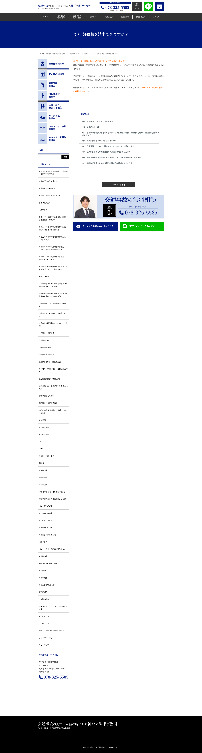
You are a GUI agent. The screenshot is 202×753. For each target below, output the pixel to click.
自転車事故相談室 (45, 513)
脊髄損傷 (42, 420)
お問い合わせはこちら (115, 3)
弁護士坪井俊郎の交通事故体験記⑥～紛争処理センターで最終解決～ (53, 268)
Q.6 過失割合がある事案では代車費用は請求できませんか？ (106, 152)
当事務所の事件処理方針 (61, 17)
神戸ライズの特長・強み (48, 563)
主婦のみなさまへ (45, 520)
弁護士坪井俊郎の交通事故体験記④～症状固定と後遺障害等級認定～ (53, 248)
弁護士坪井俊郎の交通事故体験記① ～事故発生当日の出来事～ (53, 218)
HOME (45, 17)
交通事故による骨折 (46, 396)
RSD (40, 442)
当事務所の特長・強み (77, 17)
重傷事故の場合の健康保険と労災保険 (53, 499)
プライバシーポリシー (47, 638)
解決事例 (93, 17)
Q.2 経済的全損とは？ (91, 127)
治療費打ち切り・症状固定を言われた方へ (53, 314)
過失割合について (45, 528)
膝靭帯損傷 (43, 477)
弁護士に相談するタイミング (50, 195)
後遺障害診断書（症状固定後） (50, 362)
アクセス (156, 17)
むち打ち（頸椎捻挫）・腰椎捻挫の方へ (53, 370)
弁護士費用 (125, 17)
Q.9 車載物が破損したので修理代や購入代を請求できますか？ (107, 163)
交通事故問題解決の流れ (48, 188)
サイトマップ (44, 645)
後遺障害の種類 (45, 347)
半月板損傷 (43, 485)
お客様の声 (43, 556)
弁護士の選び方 (45, 276)
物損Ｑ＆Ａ (43, 542)
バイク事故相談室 (45, 506)
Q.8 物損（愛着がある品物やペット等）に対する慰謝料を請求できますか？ (112, 157)
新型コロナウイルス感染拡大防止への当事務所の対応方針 (53, 172)
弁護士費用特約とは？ (47, 585)
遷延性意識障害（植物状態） (50, 379)
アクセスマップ (45, 623)
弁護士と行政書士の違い (48, 535)
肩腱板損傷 (43, 470)
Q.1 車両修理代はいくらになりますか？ (98, 121)
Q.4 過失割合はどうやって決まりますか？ (99, 141)
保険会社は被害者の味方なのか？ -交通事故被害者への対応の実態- (53, 295)
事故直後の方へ (45, 203)
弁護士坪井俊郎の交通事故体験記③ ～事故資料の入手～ (53, 238)
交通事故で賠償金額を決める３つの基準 (53, 324)
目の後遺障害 (44, 427)
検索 (65, 157)
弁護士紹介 (109, 17)
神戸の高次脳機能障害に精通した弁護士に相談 (53, 411)
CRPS (41, 449)
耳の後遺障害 (44, 434)
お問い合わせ (44, 616)
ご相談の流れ (140, 17)
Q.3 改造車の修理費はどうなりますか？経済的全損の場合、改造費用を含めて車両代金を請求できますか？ (120, 134)
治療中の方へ (44, 210)
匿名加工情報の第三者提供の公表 (51, 631)
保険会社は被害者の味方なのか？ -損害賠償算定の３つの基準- (53, 285)
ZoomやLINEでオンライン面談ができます (53, 608)
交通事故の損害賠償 (46, 333)
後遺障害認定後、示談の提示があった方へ (53, 305)
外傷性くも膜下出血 (46, 456)
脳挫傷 (41, 463)
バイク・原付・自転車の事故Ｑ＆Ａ (52, 549)
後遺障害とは (44, 340)
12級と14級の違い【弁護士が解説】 (52, 492)
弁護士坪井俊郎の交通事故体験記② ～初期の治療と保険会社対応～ (53, 228)
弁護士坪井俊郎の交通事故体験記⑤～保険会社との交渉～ (53, 258)
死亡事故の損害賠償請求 (48, 403)
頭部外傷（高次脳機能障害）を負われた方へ (53, 387)
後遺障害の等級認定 (46, 355)
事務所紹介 (43, 592)
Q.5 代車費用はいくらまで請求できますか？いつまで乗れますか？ (109, 146)
